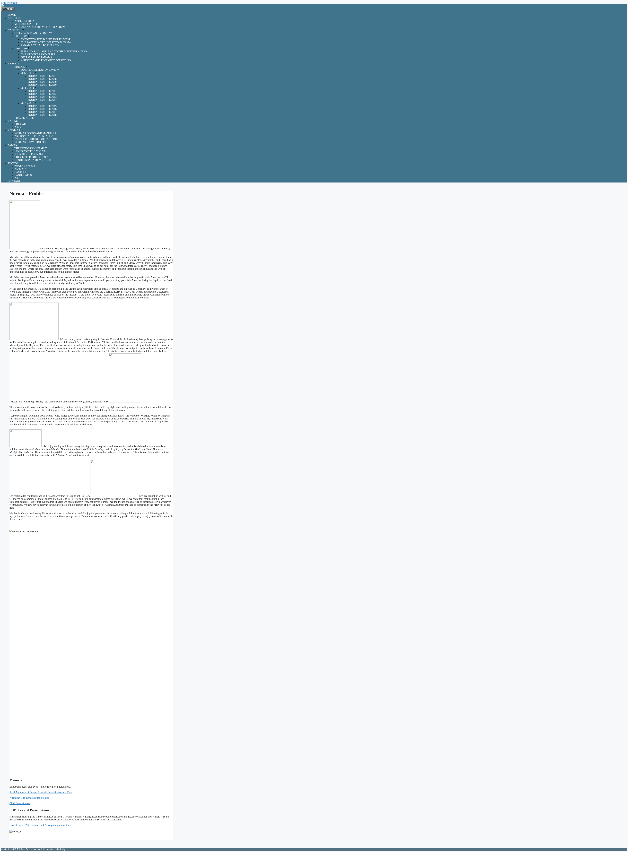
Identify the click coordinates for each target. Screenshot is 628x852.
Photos (13, 163)
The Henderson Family (30, 148)
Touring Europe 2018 (42, 114)
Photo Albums (24, 166)
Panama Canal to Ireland (40, 45)
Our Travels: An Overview (40, 69)
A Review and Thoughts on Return (46, 60)
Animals (14, 130)
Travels (14, 63)
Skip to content (9, 2)
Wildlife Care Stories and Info (36, 139)
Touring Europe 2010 (42, 84)
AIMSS (18, 127)
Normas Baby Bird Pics (30, 142)
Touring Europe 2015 (42, 106)
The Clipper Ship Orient (31, 157)
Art (17, 178)
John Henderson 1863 (29, 154)
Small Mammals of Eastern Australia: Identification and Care (40, 792)
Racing (13, 121)
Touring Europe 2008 (42, 79)
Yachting (15, 30)
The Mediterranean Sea (38, 54)
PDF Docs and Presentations (34, 136)
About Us (14, 18)
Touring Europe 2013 (42, 97)
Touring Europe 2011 (41, 91)
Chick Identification (19, 803)
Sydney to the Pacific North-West (45, 39)
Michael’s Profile (27, 24)
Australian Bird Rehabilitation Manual (29, 797)
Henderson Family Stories (33, 160)
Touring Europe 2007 (42, 76)
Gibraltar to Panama (36, 57)
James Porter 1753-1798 (29, 151)
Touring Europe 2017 (42, 112)
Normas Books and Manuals (35, 133)
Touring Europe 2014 (42, 99)
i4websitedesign (58, 849)
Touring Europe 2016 (42, 109)
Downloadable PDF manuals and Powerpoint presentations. (40, 825)
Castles (20, 172)
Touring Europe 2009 (42, 81)
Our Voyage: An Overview (33, 33)
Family (12, 145)
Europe (19, 66)
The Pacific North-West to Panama (46, 42)
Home (12, 14)
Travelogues (24, 117)
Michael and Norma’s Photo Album (39, 27)
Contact (14, 181)
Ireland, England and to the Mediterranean (54, 51)
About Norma (24, 21)
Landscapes (23, 175)
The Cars (20, 124)
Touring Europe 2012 (42, 94)
